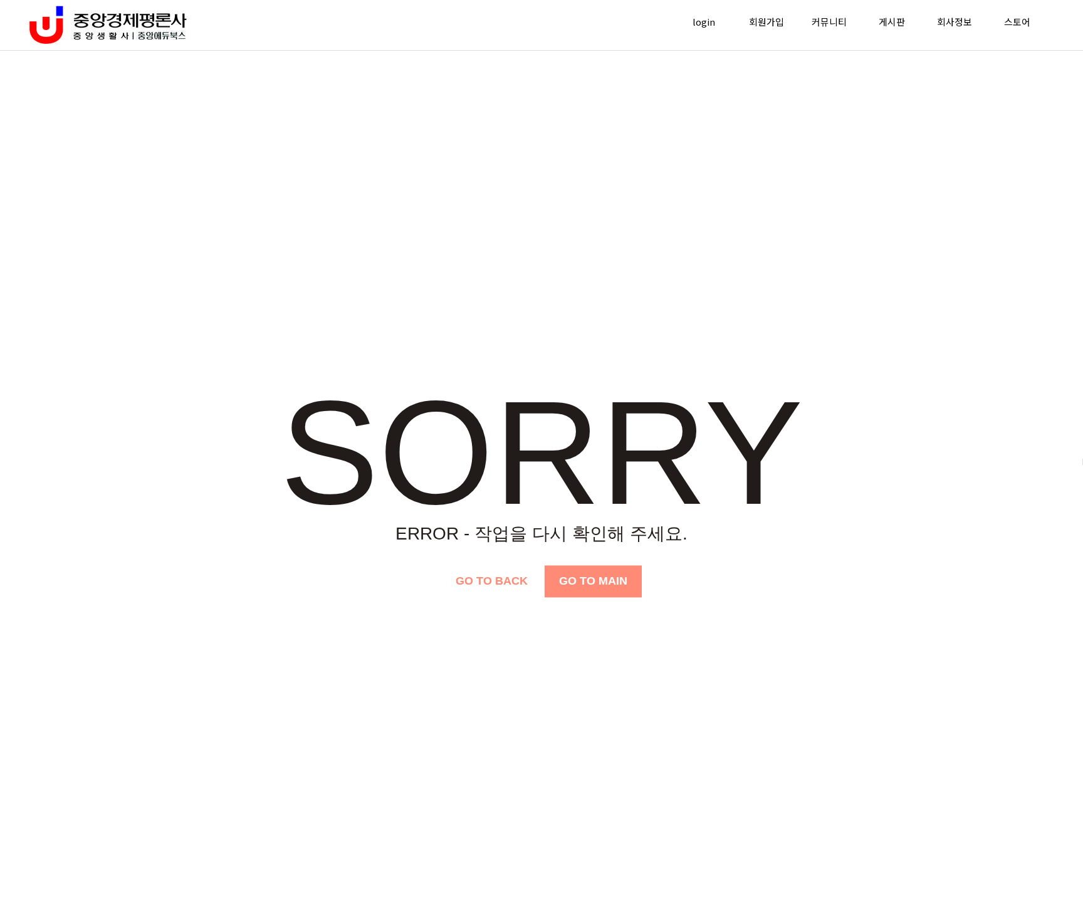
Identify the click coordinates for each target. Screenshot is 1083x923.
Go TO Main (593, 581)
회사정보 (954, 21)
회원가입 (766, 21)
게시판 (892, 21)
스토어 (1017, 21)
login (704, 21)
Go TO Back (492, 581)
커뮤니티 (829, 21)
